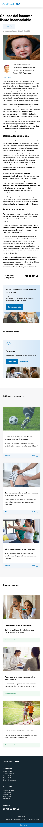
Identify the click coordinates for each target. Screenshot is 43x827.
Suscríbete (24, 361)
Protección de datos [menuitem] (33, 819)
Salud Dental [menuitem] (7, 792)
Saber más (12, 361)
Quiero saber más (14, 307)
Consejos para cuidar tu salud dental (18, 625)
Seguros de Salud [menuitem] (8, 774)
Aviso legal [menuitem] (9, 819)
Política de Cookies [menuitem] (19, 819)
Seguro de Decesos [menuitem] (9, 776)
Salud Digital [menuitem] (7, 796)
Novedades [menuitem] (6, 799)
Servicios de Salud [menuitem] (8, 790)
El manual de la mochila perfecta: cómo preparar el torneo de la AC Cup (19, 437)
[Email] (37, 276)
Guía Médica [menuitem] (7, 794)
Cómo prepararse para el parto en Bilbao (20, 549)
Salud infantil (7, 77)
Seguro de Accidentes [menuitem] (9, 780)
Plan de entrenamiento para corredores (19, 731)
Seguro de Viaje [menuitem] (8, 778)
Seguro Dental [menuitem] (7, 772)
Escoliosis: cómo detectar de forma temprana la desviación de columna (21, 494)
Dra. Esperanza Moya (21, 64)
